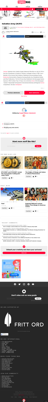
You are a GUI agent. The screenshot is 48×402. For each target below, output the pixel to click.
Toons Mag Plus (5, 342)
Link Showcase (5, 385)
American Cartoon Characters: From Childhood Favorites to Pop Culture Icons (21, 237)
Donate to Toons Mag (6, 380)
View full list (24, 96)
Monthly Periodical (6, 364)
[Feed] (12, 194)
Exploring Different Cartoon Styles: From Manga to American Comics (35, 205)
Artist (33, 81)
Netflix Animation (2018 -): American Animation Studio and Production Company (22, 241)
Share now (24, 252)
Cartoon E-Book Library (7, 367)
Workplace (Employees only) (8, 382)
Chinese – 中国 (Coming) (7, 349)
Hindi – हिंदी (4, 344)
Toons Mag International (7, 341)
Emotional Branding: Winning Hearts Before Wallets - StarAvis (14, 225)
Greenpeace (19, 84)
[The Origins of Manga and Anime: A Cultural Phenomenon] (36, 162)
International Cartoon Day (7, 359)
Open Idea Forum (5, 377)
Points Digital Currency (6, 360)
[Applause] (28, 189)
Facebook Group (5, 383)
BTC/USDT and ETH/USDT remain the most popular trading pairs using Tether (11, 173)
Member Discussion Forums (7, 375)
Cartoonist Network (6, 369)
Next (47, 14)
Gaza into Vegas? (16, 17)
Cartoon (5, 71)
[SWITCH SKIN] (46, 9)
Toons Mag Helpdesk (6, 378)
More (42, 88)
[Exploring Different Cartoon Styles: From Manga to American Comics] (36, 194)
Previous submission (14, 92)
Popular (28, 6)
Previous (0, 14)
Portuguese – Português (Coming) (9, 350)
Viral (17, 6)
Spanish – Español (6, 346)
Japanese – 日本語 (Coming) (8, 351)
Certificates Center (6, 366)
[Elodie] (6, 13)
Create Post (39, 9)
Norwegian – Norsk (6, 348)
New (7, 6)
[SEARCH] (30, 9)
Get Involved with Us (6, 379)
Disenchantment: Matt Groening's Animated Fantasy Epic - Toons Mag (16, 239)
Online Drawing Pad (6, 361)
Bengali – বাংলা (5, 343)
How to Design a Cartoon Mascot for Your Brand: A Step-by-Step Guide (20, 226)
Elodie (2, 17)
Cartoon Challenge (6, 365)
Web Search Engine (6, 368)
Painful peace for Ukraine (30, 17)
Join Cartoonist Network (7, 381)
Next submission (34, 92)
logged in (8, 133)
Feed (2, 203)
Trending (40, 6)
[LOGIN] (32, 9)
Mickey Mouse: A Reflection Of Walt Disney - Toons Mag (13, 236)
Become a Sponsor (6, 384)
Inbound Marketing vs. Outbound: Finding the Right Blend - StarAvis (15, 228)
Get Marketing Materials (7, 386)
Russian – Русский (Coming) (8, 352)
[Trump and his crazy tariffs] (42, 13)
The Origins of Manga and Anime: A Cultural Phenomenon (35, 172)
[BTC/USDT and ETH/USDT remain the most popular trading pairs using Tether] (12, 162)
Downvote (12, 178)
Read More (28, 176)
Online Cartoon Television (7, 363)
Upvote (9, 178)
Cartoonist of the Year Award (8, 358)
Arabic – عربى (5, 345)
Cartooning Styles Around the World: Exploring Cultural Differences (19, 234)
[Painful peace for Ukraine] (30, 13)
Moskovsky (6, 77)
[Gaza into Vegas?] (18, 13)
